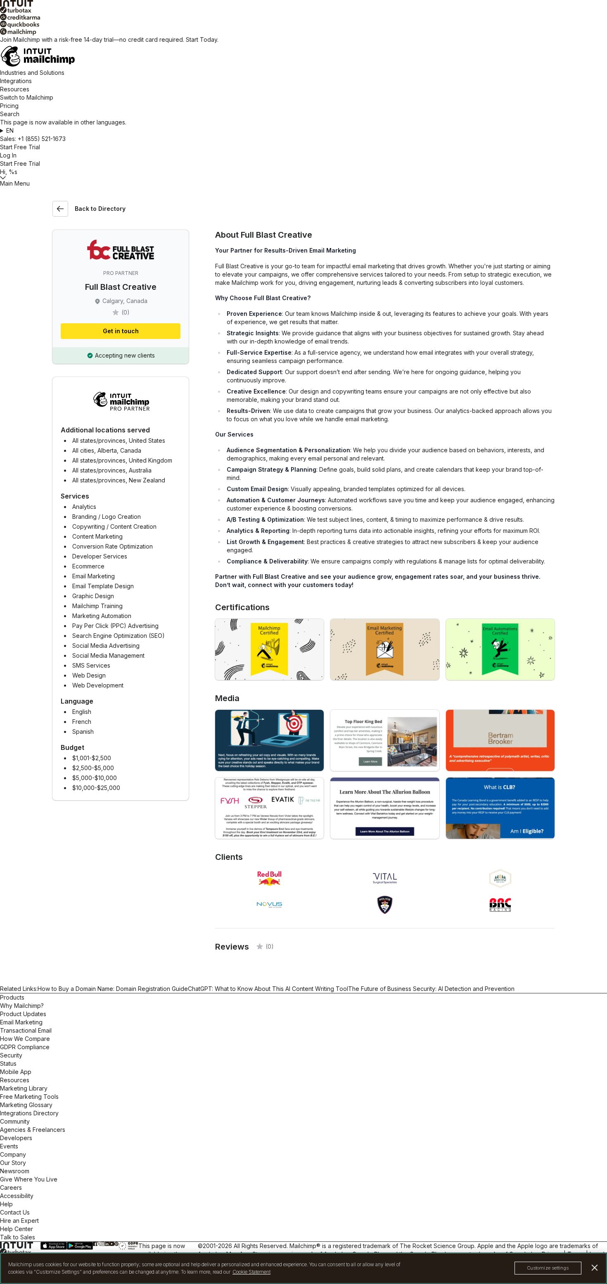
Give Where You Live (28, 1179)
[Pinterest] (116, 1244)
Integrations (16, 80)
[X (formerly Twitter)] (99, 1244)
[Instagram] (103, 1244)
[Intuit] (303, 3)
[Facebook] (95, 1244)
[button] (303, 130)
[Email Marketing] (384, 649)
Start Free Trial (20, 146)
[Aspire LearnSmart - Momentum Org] (500, 808)
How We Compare (25, 1038)
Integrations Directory (29, 1113)
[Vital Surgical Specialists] (384, 808)
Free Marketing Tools (29, 1096)
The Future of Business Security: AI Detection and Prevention (431, 988)
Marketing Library (23, 1088)
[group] (303, 130)
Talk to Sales (17, 1237)
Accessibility (16, 1195)
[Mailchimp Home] (303, 56)
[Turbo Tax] (303, 10)
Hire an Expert (19, 1220)
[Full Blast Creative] (269, 740)
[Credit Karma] (303, 17)
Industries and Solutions (32, 72)
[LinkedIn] (107, 1244)
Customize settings (548, 1268)
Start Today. (202, 39)
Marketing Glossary (26, 1104)
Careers (11, 1187)
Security (11, 1055)
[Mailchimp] (303, 32)
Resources (14, 89)
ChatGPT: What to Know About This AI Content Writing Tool (268, 988)
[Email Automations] (500, 649)
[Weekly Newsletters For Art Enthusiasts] (500, 740)
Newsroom (14, 1170)
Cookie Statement (251, 1272)
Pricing (9, 105)
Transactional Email (26, 1030)
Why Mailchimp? (22, 1005)
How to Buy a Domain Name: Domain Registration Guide (113, 988)
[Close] (595, 1268)
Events (9, 1146)
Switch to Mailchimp (26, 97)
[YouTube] (112, 1244)
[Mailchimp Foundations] (269, 649)
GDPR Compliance (25, 1046)
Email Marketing (21, 1022)
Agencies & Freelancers (32, 1129)
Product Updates (23, 1013)
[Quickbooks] (303, 24)
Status (8, 1063)
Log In (8, 155)
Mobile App (15, 1071)
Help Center (16, 1228)
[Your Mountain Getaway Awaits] (384, 740)
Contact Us (15, 1212)
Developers (16, 1137)
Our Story (13, 1162)
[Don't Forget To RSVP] (269, 808)
